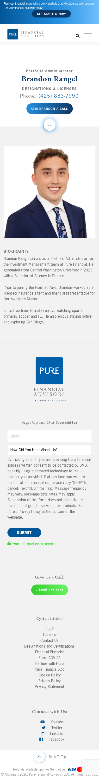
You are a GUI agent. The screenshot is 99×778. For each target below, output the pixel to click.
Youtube (57, 722)
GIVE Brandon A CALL (49, 109)
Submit (24, 532)
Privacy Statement (49, 686)
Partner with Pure (49, 663)
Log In (49, 628)
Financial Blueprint (49, 652)
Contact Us (49, 640)
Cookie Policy (50, 675)
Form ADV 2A (50, 657)
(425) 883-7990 (59, 96)
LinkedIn (56, 733)
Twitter (56, 727)
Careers (49, 634)
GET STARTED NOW (51, 14)
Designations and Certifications (49, 646)
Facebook (56, 739)
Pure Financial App (49, 669)
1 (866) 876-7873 (49, 590)
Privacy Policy (49, 680)
